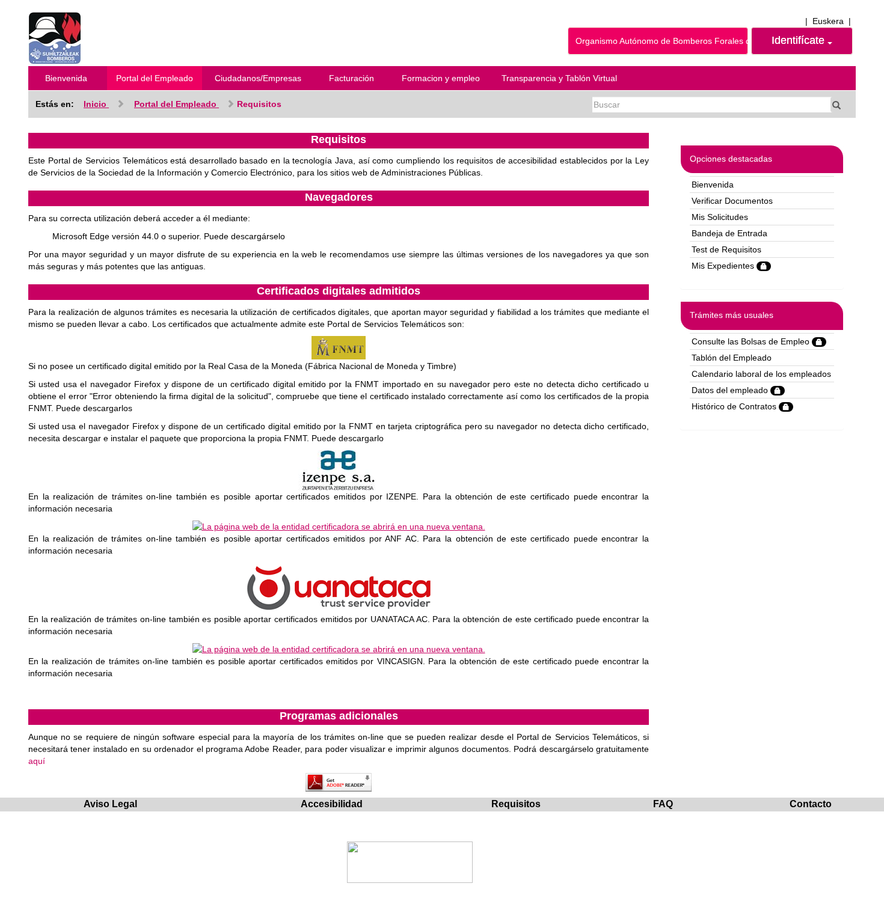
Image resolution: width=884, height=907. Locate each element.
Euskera (828, 21)
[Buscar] (836, 104)
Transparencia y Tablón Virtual (559, 78)
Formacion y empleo (441, 78)
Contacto (811, 804)
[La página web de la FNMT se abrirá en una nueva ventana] (339, 347)
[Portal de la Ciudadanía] (54, 37)
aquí (36, 761)
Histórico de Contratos (735, 406)
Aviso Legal (110, 804)
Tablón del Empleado (732, 357)
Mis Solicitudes (720, 217)
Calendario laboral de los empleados (761, 374)
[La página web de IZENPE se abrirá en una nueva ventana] (338, 469)
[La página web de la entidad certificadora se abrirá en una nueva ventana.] (338, 526)
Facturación (351, 78)
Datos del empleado (731, 390)
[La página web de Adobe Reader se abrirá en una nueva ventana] (338, 781)
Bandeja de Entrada (729, 233)
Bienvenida (66, 78)
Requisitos (516, 804)
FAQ (663, 804)
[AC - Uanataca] (339, 587)
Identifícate (799, 40)
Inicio (96, 104)
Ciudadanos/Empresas (258, 78)
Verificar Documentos (732, 201)
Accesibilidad (332, 804)
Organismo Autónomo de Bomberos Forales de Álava (662, 41)
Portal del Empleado (154, 78)
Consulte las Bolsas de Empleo (752, 341)
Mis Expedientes (724, 265)
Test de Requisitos (726, 249)
